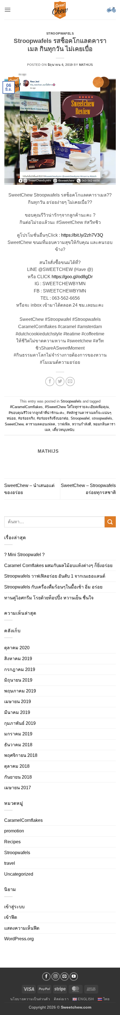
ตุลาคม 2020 (17, 647)
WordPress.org (19, 938)
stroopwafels (102, 418)
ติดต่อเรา (61, 999)
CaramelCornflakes (23, 820)
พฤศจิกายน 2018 (20, 755)
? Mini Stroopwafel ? (24, 554)
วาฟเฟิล (63, 424)
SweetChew (14, 424)
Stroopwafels (60, 33)
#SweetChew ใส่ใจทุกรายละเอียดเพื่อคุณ (77, 407)
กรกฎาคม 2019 (19, 669)
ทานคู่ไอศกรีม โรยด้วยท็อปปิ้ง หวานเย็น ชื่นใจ (48, 597)
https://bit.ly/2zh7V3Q (82, 235)
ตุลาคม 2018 (17, 766)
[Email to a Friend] (70, 381)
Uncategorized (18, 874)
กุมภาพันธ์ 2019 (20, 723)
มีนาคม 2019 (17, 712)
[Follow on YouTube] (73, 976)
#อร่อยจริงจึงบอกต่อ (52, 418)
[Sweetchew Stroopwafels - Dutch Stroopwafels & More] (60, 10)
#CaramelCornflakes (26, 407)
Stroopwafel (80, 418)
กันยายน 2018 (18, 777)
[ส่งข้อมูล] (110, 521)
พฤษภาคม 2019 (20, 691)
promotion (14, 831)
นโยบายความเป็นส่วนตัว (30, 999)
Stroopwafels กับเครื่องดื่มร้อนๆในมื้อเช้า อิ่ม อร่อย (53, 587)
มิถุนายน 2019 (18, 680)
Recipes (12, 841)
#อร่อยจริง (26, 418)
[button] (7, 9)
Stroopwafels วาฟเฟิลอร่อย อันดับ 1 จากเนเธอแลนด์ (54, 576)
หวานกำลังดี (81, 424)
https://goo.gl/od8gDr (72, 276)
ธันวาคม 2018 (18, 744)
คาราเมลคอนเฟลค (40, 424)
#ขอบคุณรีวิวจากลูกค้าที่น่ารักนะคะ (36, 413)
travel (9, 863)
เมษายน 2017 (17, 787)
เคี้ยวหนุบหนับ (63, 430)
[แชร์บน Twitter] (60, 381)
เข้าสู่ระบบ (14, 906)
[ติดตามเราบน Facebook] (46, 976)
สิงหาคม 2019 (18, 658)
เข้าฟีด (10, 917)
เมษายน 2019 (17, 701)
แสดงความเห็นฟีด (21, 928)
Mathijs (86, 64)
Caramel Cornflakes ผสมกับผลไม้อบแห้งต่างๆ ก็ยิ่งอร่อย (58, 565)
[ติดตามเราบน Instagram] (55, 976)
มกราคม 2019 (18, 733)
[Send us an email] (64, 976)
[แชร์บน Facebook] (49, 381)
